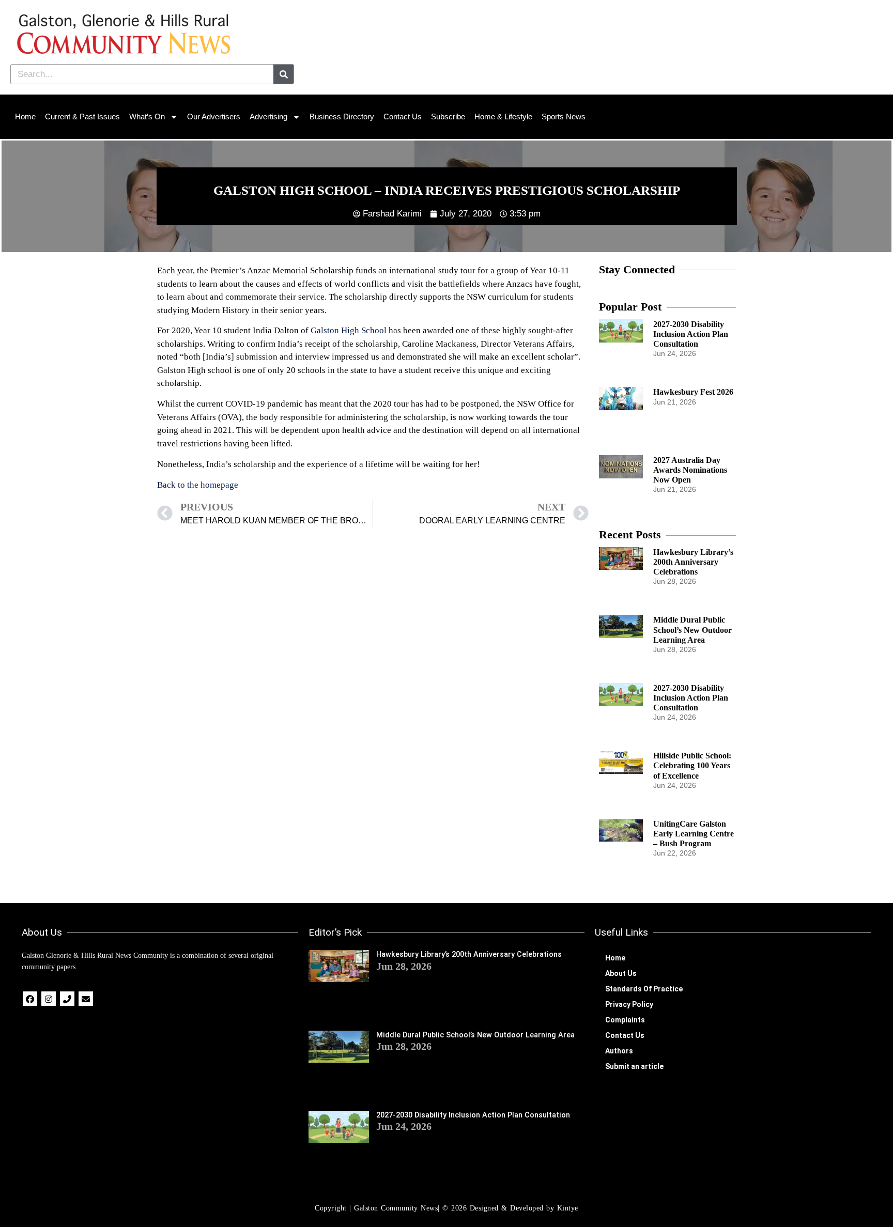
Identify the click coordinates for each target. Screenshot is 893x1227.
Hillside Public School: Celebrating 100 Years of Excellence (692, 765)
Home (25, 116)
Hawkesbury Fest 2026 (693, 391)
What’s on (147, 116)
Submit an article (634, 1066)
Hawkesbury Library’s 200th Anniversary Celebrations (693, 562)
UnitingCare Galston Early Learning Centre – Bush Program (693, 833)
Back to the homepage (197, 485)
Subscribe (448, 116)
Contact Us (402, 116)
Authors (619, 1051)
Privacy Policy (629, 1004)
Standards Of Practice (644, 989)
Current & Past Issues (82, 116)
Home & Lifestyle (503, 116)
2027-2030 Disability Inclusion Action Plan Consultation (690, 334)
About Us (621, 973)
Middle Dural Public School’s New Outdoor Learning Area (692, 629)
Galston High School (349, 330)
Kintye (567, 1208)
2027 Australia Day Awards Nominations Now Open (690, 470)
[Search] (283, 74)
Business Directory (342, 116)
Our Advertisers (213, 116)
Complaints (625, 1020)
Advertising (268, 116)
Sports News (564, 116)
